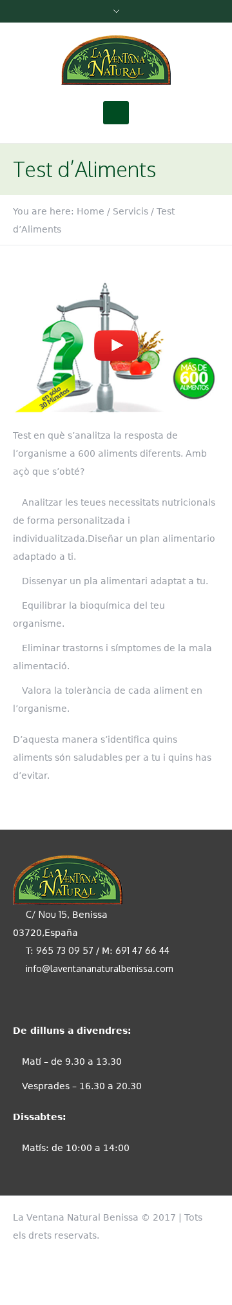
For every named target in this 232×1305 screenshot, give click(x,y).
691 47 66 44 (142, 950)
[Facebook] (212, 1214)
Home (90, 211)
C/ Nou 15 (46, 914)
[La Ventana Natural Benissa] (116, 60)
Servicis (130, 211)
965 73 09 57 (64, 950)
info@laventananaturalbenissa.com (99, 968)
